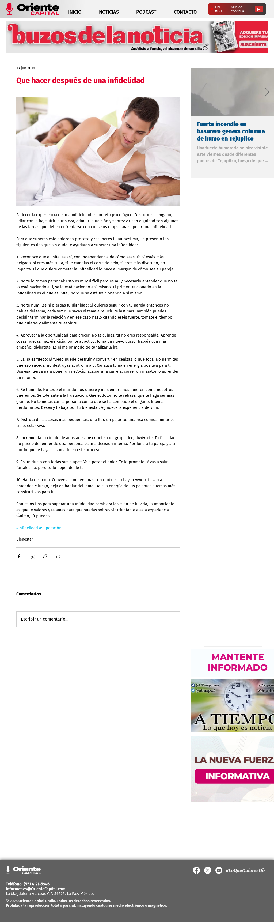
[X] (207, 870)
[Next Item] (267, 92)
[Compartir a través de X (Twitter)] (32, 556)
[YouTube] (218, 870)
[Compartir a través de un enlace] (45, 556)
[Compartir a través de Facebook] (18, 556)
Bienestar (24, 539)
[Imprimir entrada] (58, 556)
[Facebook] (196, 870)
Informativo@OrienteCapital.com (36, 888)
